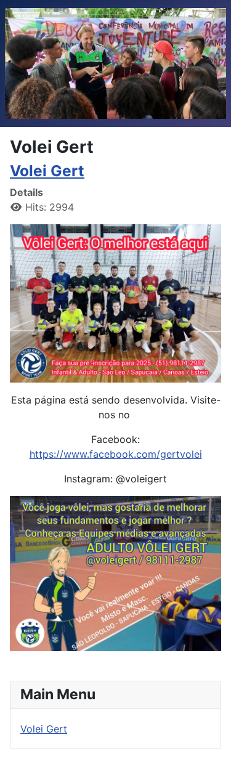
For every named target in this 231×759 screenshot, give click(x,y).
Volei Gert (47, 170)
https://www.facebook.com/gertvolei (116, 454)
